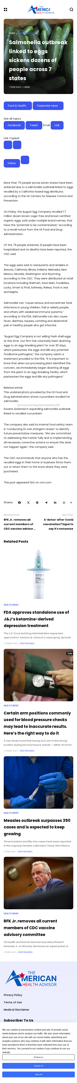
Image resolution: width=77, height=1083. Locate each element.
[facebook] (19, 502)
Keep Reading (27, 643)
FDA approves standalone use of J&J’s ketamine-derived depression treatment (36, 619)
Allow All (38, 1074)
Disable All (38, 1066)
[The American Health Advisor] (38, 9)
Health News (26, 33)
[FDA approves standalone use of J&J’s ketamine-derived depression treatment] (38, 574)
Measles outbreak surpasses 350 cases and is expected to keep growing (37, 827)
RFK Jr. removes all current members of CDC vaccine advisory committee (30, 927)
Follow (12, 163)
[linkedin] (55, 502)
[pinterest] (37, 502)
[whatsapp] (64, 502)
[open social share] (8, 145)
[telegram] (46, 502)
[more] (71, 502)
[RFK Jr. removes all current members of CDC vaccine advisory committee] (38, 883)
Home (12, 33)
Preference (38, 1057)
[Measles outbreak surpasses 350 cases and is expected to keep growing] (38, 782)
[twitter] (28, 502)
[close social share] (17, 145)
